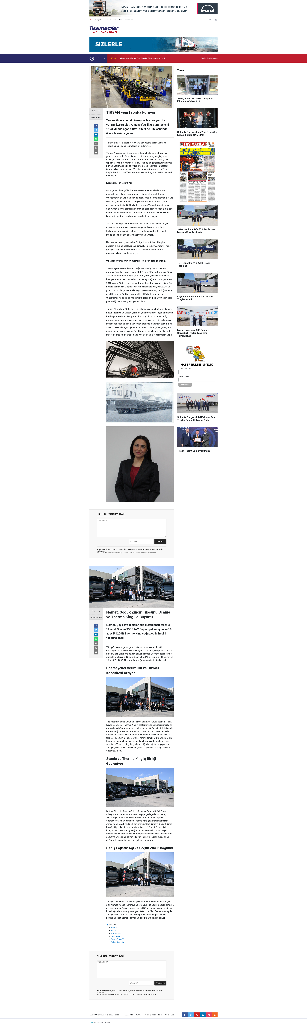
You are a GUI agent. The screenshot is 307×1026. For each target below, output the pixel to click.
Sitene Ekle (129, 20)
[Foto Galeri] (216, 20)
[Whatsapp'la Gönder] (96, 139)
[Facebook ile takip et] (185, 1014)
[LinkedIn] (96, 135)
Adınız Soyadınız (184, 369)
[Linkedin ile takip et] (203, 1014)
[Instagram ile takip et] (209, 1014)
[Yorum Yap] (96, 152)
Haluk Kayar (115, 936)
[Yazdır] (96, 148)
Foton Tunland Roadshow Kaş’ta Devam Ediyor (139, 58)
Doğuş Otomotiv (117, 942)
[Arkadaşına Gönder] (96, 143)
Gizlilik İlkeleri (157, 1015)
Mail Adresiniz (183, 376)
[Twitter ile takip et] (191, 1014)
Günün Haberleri (110, 20)
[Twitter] (96, 130)
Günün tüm (209, 58)
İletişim (146, 1015)
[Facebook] (96, 126)
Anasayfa (129, 1015)
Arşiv (120, 20)
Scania (113, 931)
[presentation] (98, 58)
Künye (138, 1015)
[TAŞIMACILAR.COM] (104, 29)
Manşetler (98, 20)
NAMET (114, 928)
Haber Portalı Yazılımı (102, 1022)
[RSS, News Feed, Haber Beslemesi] (215, 1014)
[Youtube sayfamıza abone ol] (197, 1014)
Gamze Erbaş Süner (119, 939)
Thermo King (116, 933)
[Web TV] (210, 20)
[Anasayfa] (90, 20)
